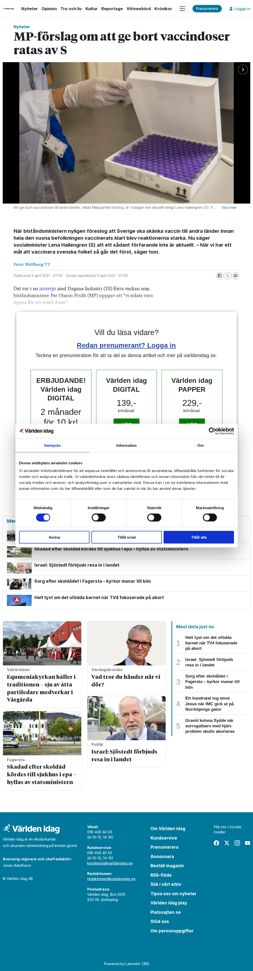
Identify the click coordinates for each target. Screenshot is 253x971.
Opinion (49, 8)
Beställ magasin (167, 865)
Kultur (91, 8)
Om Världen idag (167, 828)
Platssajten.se (165, 912)
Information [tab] (126, 445)
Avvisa (54, 537)
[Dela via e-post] (235, 276)
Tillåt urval (127, 537)
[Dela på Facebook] (219, 276)
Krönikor (163, 8)
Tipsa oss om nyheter (173, 893)
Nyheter (29, 8)
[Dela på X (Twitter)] (227, 276)
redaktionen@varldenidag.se (111, 878)
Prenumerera (164, 847)
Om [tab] (200, 445)
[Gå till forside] (8, 8)
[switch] (99, 517)
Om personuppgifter (171, 930)
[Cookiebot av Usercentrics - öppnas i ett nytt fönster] (212, 431)
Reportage (112, 8)
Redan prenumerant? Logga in (126, 345)
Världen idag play (168, 902)
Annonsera (162, 856)
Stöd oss (159, 921)
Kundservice (163, 838)
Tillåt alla (199, 537)
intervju (47, 289)
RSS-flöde (161, 875)
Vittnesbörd (138, 8)
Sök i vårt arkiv (165, 884)
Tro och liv (71, 8)
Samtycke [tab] (52, 445)
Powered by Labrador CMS (126, 964)
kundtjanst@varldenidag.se (110, 863)
